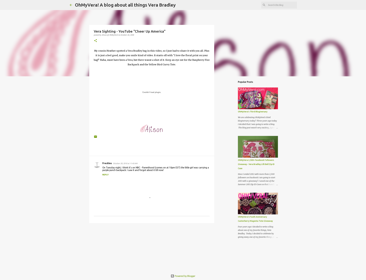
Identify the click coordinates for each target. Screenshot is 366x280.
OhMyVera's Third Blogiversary (252, 111)
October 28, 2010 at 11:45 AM (125, 163)
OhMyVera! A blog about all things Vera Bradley (125, 4)
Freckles (107, 163)
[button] (95, 41)
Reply (105, 175)
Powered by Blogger (184, 276)
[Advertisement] (151, 247)
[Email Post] (95, 138)
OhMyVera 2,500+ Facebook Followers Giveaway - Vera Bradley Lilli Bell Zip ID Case (256, 164)
